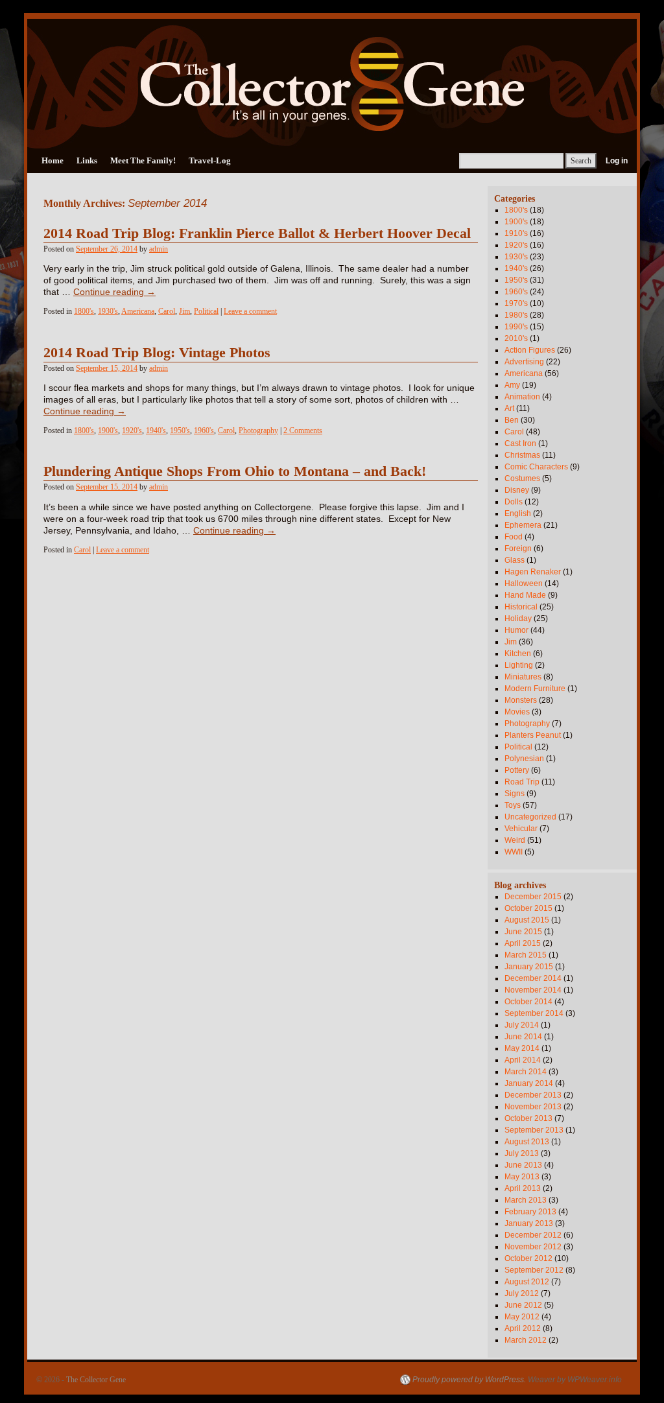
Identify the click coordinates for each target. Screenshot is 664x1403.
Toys (512, 805)
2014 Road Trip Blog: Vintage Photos (156, 352)
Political (206, 311)
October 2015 (528, 908)
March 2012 (525, 1340)
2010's (516, 338)
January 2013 (528, 1223)
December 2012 (533, 1235)
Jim (184, 311)
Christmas (522, 455)
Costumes (522, 478)
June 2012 (523, 1305)
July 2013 (521, 1153)
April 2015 (522, 943)
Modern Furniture (534, 688)
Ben (511, 420)
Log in (617, 160)
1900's (108, 430)
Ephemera (522, 525)
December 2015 (533, 896)
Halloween (523, 583)
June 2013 (523, 1165)
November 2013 (533, 1106)
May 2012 (522, 1316)
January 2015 (528, 966)
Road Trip (522, 781)
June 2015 (523, 931)
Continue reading (114, 292)
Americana (137, 311)
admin (158, 248)
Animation (522, 396)
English (517, 513)
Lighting (518, 665)
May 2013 (522, 1176)
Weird (514, 840)
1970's (516, 303)
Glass (514, 560)
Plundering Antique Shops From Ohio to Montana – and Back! (234, 471)
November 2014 (533, 990)
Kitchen (517, 653)
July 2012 (521, 1293)
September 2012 (533, 1270)
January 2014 (528, 1083)
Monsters (520, 700)
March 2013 (525, 1200)
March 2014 (525, 1071)
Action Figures (529, 350)
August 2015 (526, 920)
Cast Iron (520, 443)
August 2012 (526, 1281)
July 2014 (521, 1025)
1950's (180, 430)
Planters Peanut (532, 735)
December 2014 (533, 978)
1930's (108, 311)
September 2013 (533, 1130)
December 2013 (533, 1095)
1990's (516, 326)
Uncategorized (530, 816)
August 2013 (526, 1141)
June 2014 (523, 1036)
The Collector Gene (96, 1379)
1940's (156, 430)
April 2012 (522, 1328)
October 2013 (528, 1118)
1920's (132, 430)
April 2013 (522, 1188)
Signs (514, 793)
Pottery (516, 770)
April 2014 (522, 1060)
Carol (166, 311)
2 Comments (302, 430)
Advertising (524, 361)
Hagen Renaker (532, 571)
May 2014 (522, 1048)
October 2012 (528, 1258)
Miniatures (522, 676)
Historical (521, 606)
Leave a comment (250, 311)
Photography (258, 430)
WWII (513, 851)
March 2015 (525, 955)
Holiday (518, 618)
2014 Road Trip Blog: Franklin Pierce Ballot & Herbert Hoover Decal (257, 233)
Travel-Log (210, 160)
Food (513, 536)
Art (509, 408)
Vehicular (521, 828)
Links (87, 160)
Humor (516, 630)
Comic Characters (536, 466)
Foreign (518, 548)
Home (53, 160)
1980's (516, 315)
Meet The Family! (143, 160)
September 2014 (533, 1013)
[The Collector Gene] (332, 83)
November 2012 (533, 1246)
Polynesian (524, 758)
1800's (84, 311)
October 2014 (528, 1001)
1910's (516, 233)
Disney (516, 490)
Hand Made (525, 595)
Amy (512, 385)
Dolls (513, 501)
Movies (517, 711)
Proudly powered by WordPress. (469, 1379)
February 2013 (530, 1211)
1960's (204, 430)
